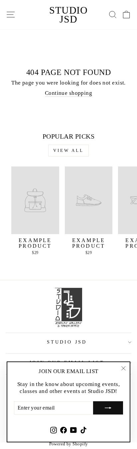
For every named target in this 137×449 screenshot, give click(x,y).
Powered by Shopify (68, 443)
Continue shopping (68, 93)
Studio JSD (68, 15)
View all (68, 150)
